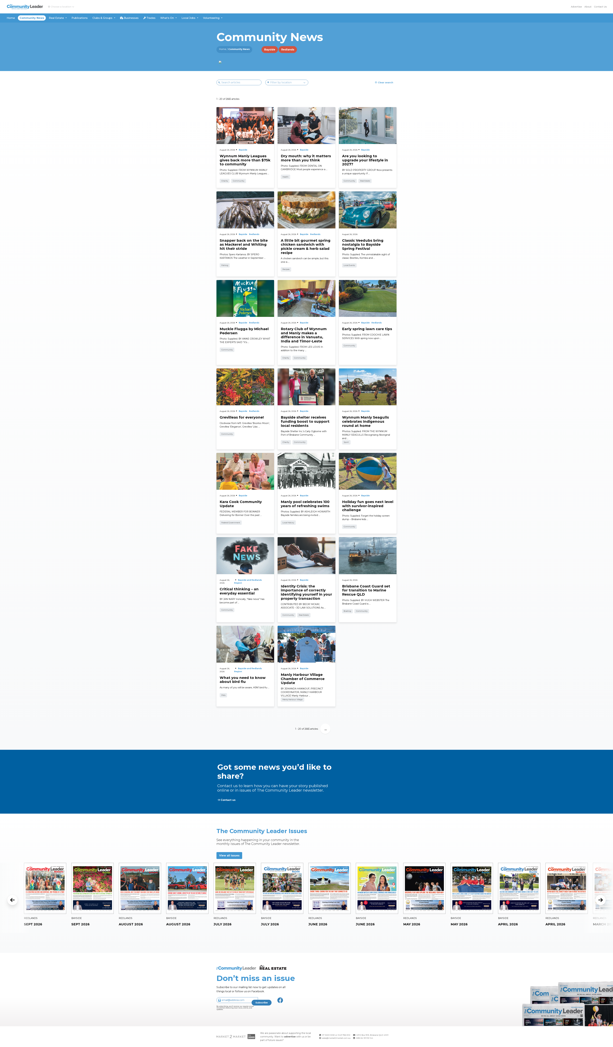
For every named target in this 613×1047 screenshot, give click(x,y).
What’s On (167, 17)
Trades (150, 17)
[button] (61, 6)
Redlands (287, 49)
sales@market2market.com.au (336, 1038)
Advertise (576, 6)
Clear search (385, 82)
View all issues (229, 855)
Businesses (131, 17)
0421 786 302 (344, 1035)
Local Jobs (188, 17)
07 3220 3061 (328, 1035)
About (587, 6)
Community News (32, 17)
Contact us (600, 6)
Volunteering (211, 17)
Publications (80, 17)
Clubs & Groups (102, 17)
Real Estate (56, 17)
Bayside (269, 49)
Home (11, 17)
